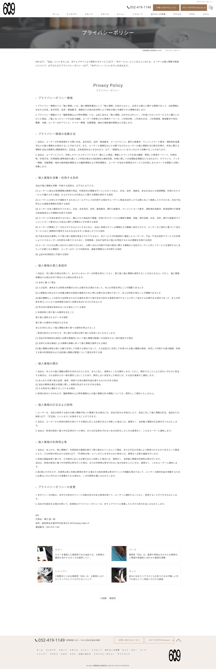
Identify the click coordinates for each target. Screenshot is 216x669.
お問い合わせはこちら (166, 8)
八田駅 (103, 598)
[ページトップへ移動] (178, 640)
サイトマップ (124, 654)
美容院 (112, 598)
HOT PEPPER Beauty (193, 8)
